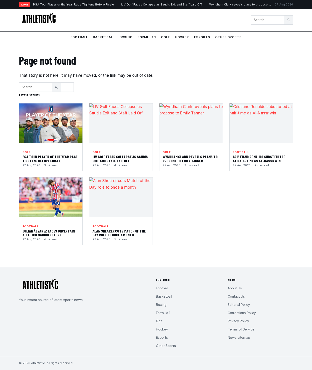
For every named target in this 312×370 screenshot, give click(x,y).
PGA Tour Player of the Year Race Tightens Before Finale (73, 4)
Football (79, 37)
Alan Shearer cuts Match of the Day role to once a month (119, 233)
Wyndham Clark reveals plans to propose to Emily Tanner (249, 4)
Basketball (103, 37)
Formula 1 (146, 37)
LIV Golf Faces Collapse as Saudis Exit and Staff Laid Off (161, 4)
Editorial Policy (239, 305)
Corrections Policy (242, 313)
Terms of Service (241, 329)
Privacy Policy (238, 321)
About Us (235, 288)
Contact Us (236, 296)
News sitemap (239, 337)
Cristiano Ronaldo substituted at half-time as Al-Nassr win (259, 158)
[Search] (288, 20)
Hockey (182, 37)
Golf (165, 37)
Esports (202, 37)
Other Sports (228, 37)
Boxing (126, 37)
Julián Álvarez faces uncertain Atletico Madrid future (48, 233)
